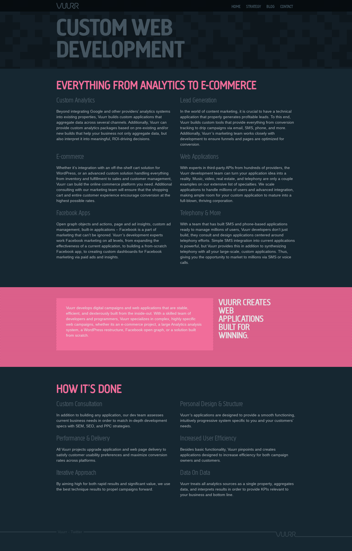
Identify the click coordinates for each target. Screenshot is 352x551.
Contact (286, 6)
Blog (270, 6)
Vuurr (62, 532)
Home (236, 6)
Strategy (253, 6)
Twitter (76, 532)
